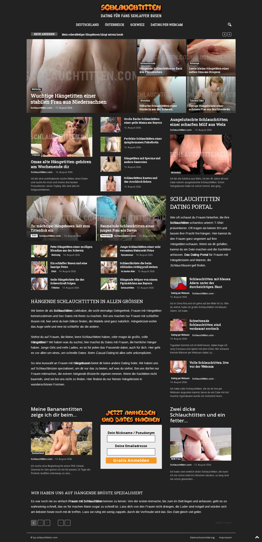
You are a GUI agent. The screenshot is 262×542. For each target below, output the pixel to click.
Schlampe (194, 63)
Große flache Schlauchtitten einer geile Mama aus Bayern (143, 120)
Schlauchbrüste (147, 63)
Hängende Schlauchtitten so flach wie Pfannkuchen (160, 70)
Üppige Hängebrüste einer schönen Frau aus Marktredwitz (209, 107)
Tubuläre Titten (197, 101)
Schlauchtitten (127, 288)
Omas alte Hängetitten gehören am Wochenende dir (61, 164)
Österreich (114, 25)
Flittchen (36, 155)
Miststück (145, 101)
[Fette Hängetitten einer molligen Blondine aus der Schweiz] (39, 251)
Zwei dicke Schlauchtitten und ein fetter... (197, 415)
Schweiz (137, 25)
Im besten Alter (128, 271)
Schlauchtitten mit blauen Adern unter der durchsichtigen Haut (210, 283)
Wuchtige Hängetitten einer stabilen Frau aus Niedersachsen (69, 98)
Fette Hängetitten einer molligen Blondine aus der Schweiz (71, 248)
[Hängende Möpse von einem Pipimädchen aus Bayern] (109, 284)
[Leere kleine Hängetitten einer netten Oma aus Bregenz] (211, 57)
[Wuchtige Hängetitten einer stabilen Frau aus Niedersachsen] (82, 76)
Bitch (34, 235)
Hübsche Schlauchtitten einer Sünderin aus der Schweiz (158, 107)
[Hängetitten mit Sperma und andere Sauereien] (111, 164)
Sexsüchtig (106, 235)
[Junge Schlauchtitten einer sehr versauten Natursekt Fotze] (109, 251)
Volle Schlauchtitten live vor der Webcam (209, 364)
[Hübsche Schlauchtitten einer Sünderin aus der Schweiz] (161, 94)
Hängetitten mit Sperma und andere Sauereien (142, 160)
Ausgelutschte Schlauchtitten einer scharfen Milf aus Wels (199, 122)
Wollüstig (36, 89)
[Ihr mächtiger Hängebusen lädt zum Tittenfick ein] (61, 218)
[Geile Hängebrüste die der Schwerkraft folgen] (39, 284)
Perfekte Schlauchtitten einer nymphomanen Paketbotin (143, 140)
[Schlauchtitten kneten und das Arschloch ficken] (111, 183)
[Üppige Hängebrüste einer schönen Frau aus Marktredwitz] (211, 94)
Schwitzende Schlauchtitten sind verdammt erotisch (205, 325)
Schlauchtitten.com (41, 108)
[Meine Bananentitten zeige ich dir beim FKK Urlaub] (61, 438)
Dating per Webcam (167, 25)
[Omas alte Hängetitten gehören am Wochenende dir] (61, 137)
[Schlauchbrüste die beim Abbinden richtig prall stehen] (109, 267)
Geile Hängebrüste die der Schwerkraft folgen (67, 281)
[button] (229, 24)
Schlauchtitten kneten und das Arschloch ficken (140, 179)
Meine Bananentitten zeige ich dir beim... (56, 412)
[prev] (224, 34)
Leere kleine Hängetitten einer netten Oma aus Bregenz (209, 70)
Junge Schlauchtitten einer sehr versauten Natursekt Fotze (140, 248)
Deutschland (87, 25)
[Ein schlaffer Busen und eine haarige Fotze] (39, 267)
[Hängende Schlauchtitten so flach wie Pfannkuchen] (161, 57)
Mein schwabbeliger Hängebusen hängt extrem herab (92, 34)
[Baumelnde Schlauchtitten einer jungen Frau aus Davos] (131, 218)
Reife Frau (176, 459)
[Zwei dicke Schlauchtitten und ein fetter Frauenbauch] (200, 444)
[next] (229, 34)
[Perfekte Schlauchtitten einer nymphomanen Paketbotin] (111, 144)
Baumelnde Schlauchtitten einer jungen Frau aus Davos (127, 228)
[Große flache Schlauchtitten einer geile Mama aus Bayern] (111, 124)
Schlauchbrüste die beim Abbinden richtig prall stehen (139, 265)
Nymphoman (127, 255)
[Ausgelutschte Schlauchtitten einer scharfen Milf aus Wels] (201, 154)
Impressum (225, 537)
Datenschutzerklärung (202, 537)
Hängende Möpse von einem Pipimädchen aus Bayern (139, 281)
